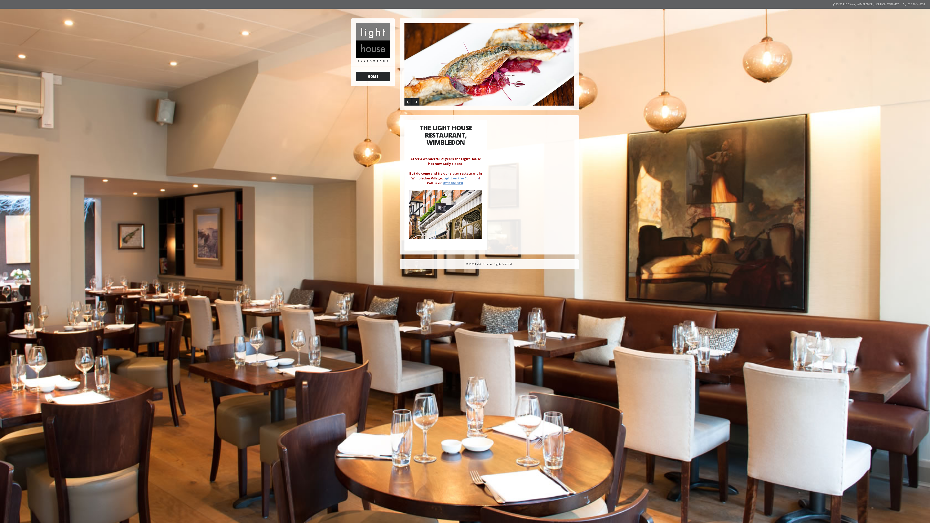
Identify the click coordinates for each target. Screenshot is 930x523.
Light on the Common (461, 178)
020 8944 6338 (916, 4)
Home (373, 76)
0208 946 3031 (453, 183)
